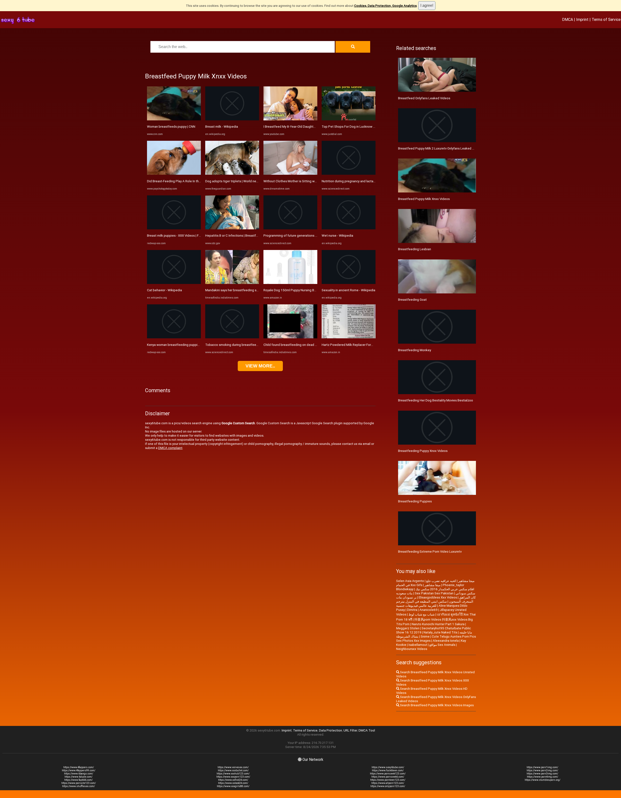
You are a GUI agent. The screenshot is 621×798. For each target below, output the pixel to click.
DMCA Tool (367, 730)
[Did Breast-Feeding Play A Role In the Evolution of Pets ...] (174, 174)
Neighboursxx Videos (411, 649)
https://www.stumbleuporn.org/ (542, 779)
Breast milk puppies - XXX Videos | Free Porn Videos (184, 235)
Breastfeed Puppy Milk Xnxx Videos (424, 199)
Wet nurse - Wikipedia (337, 235)
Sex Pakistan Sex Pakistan (434, 593)
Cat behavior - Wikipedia (164, 290)
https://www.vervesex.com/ (233, 767)
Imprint (582, 19)
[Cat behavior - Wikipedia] (174, 283)
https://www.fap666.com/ (78, 779)
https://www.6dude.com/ (78, 776)
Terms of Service (606, 19)
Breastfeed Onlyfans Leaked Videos (424, 98)
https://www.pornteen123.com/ (387, 779)
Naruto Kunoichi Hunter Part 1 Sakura (438, 624)
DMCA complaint (170, 448)
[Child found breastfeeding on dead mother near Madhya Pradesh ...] (290, 337)
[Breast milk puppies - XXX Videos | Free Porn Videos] (174, 228)
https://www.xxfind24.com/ (233, 779)
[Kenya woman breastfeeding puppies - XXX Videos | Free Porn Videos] (174, 337)
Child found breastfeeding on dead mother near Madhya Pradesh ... (311, 345)
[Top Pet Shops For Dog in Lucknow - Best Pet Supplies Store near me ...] (349, 119)
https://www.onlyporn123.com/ (387, 786)
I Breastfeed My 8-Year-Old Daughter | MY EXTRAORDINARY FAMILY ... (313, 127)
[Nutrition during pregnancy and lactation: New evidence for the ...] (349, 174)
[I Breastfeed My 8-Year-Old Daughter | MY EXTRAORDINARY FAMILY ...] (290, 119)
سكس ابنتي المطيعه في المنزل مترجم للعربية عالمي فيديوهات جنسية (421, 603)
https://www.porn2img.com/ (542, 770)
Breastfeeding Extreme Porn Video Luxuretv (430, 551)
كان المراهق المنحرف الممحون (462, 599)
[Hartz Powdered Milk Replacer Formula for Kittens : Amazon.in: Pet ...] (349, 337)
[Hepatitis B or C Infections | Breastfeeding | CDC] (232, 228)
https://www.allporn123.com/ (387, 783)
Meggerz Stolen (407, 628)
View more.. (260, 365)
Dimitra (412, 610)
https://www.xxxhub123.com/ (233, 773)
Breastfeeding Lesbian (414, 249)
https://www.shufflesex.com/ (78, 786)
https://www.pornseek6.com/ (387, 776)
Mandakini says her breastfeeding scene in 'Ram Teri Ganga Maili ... (253, 290)
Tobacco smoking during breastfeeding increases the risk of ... (250, 345)
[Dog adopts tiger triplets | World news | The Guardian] (232, 174)
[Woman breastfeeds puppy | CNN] (174, 119)
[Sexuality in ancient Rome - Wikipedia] (349, 283)
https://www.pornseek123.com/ (388, 773)
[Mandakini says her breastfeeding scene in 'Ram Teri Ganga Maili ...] (232, 283)
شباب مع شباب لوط (422, 614)
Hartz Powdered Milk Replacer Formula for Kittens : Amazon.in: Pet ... (371, 345)
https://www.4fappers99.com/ (78, 770)
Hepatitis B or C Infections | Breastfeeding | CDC (240, 235)
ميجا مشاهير (466, 581)
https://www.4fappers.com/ (78, 767)
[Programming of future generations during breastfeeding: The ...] (290, 228)
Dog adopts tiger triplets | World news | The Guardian (243, 181)
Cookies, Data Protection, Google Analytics (385, 6)
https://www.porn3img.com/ (542, 773)
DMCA (567, 19)
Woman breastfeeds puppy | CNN (171, 127)
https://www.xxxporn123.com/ (233, 776)
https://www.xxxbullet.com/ (233, 770)
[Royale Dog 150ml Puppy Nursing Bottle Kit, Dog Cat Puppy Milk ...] (290, 283)
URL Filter (350, 730)
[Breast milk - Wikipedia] (232, 119)
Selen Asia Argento (410, 581)
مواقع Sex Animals (442, 645)
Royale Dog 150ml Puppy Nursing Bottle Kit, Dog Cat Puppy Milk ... (311, 290)
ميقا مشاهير (433, 585)
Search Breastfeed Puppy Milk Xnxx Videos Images (436, 705)
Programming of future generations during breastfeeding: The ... (309, 235)
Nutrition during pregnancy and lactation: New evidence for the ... (368, 181)
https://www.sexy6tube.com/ (388, 767)
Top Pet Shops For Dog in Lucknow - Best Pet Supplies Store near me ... (373, 127)
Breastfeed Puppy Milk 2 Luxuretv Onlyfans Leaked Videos (440, 148)
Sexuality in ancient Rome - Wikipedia (348, 290)
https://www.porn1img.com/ (542, 767)
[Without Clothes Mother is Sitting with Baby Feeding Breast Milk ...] (290, 174)
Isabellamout (418, 645)
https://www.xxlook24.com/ (233, 783)
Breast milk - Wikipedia (221, 127)
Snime (425, 636)
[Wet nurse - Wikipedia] (349, 228)
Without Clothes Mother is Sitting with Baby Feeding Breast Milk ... (310, 181)
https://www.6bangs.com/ (78, 773)
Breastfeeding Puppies (415, 501)
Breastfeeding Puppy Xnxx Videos (423, 451)
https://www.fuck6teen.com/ (388, 770)
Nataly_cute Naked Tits (440, 632)
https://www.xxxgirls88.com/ (233, 786)
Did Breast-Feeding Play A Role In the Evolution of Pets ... (188, 181)
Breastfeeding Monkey (414, 350)
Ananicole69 (428, 610)
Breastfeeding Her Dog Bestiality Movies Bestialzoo (435, 400)
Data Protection (330, 730)
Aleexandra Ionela (446, 641)
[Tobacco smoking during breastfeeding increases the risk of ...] (232, 337)
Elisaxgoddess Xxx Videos (438, 597)
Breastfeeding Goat (412, 300)
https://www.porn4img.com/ (542, 776)
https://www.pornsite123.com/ (78, 783)
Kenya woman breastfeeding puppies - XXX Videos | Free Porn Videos (197, 345)
